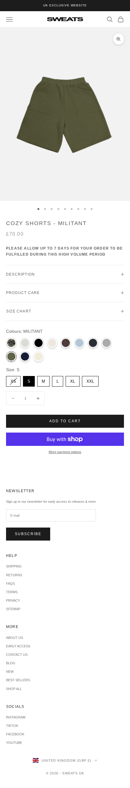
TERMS (12, 592)
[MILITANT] (11, 356)
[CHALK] (52, 343)
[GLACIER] (79, 343)
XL (72, 380)
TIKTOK (12, 726)
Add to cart (64, 421)
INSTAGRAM (15, 717)
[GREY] (106, 343)
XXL (90, 380)
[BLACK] (38, 343)
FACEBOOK (15, 734)
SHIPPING (14, 566)
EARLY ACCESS (18, 646)
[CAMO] (11, 343)
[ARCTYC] (25, 343)
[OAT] (38, 356)
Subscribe (28, 534)
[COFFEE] (65, 343)
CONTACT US (17, 654)
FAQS (10, 583)
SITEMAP (13, 609)
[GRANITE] (93, 343)
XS (13, 380)
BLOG (10, 663)
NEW (10, 671)
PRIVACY (13, 600)
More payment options (65, 452)
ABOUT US (14, 637)
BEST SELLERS (18, 680)
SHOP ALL (14, 689)
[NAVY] (25, 356)
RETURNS (14, 575)
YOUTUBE (14, 742)
